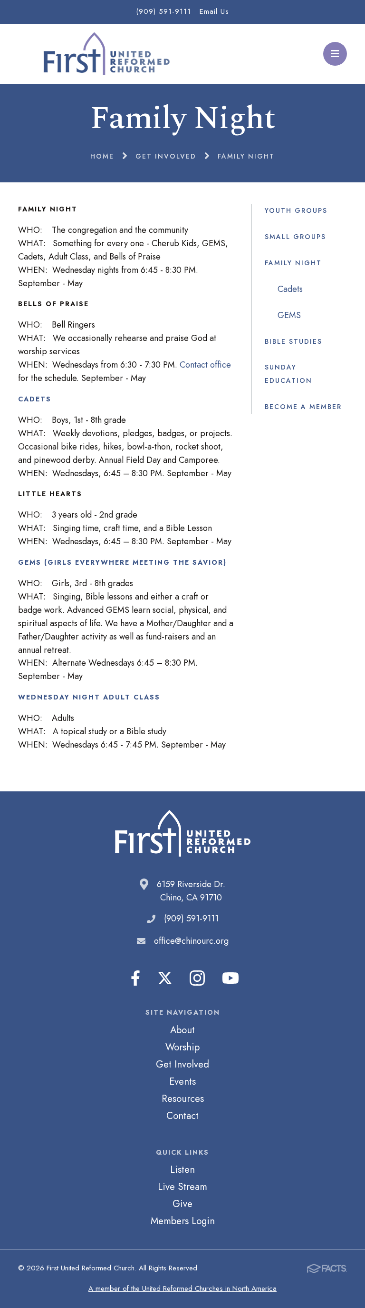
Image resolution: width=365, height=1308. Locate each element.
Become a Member (303, 406)
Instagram (197, 978)
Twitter (165, 978)
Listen (182, 1169)
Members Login (183, 1221)
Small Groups (295, 236)
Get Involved (182, 1064)
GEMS (289, 315)
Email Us (214, 11)
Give (182, 1204)
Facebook (135, 978)
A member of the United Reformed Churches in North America (182, 1288)
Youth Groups (296, 210)
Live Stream (182, 1186)
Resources (183, 1098)
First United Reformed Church (105, 53)
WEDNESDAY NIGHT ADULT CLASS (89, 697)
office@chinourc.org (191, 941)
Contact (182, 1115)
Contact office (205, 365)
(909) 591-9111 (163, 11)
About (182, 1030)
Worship (182, 1047)
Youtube (230, 978)
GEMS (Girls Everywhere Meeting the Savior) (122, 562)
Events (182, 1081)
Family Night (293, 263)
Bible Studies (293, 341)
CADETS (34, 399)
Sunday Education (288, 373)
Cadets (290, 289)
